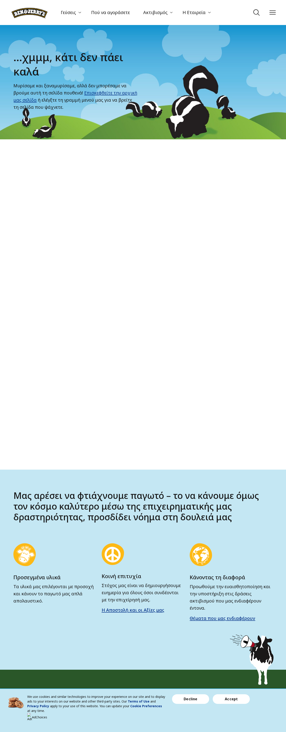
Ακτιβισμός (155, 12)
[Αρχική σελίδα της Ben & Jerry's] (29, 12)
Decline (190, 698)
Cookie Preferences (146, 706)
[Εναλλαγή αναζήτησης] (256, 12)
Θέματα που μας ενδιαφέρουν (222, 618)
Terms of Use (138, 701)
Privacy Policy (38, 706)
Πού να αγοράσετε (110, 12)
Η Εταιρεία (194, 12)
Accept (231, 698)
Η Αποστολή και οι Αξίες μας (133, 610)
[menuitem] (69, 12)
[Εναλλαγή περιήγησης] (272, 12)
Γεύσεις (68, 12)
